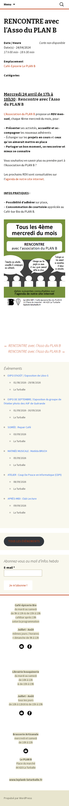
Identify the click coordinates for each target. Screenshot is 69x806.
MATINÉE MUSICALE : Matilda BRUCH (27, 451)
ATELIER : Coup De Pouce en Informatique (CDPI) (35, 475)
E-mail (9, 567)
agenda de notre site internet (24, 179)
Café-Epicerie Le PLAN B (19, 66)
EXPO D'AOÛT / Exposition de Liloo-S (28, 375)
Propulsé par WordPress (18, 798)
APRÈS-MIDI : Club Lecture (22, 498)
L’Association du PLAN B (19, 114)
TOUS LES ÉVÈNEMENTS (24, 541)
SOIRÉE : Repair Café (19, 427)
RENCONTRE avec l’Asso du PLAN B (32, 345)
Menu (7, 4)
